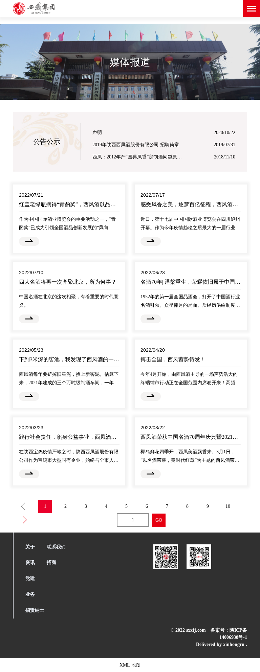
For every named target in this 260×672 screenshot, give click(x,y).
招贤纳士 (34, 610)
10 (227, 506)
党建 (30, 578)
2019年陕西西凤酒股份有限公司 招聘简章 (135, 144)
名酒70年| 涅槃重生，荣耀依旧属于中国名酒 (193, 282)
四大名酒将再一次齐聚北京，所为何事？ (67, 282)
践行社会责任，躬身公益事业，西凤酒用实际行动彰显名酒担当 (95, 437)
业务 (30, 594)
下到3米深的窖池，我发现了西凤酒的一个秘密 (74, 359)
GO (158, 520)
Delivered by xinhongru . (221, 644)
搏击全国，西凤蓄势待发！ (172, 359)
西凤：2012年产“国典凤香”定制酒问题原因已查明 (138, 156)
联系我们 (56, 546)
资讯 (30, 562)
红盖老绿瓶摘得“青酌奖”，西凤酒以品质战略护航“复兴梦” (88, 204)
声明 (97, 131)
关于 (30, 546)
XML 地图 (130, 665)
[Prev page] (23, 506)
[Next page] (24, 520)
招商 (51, 562)
